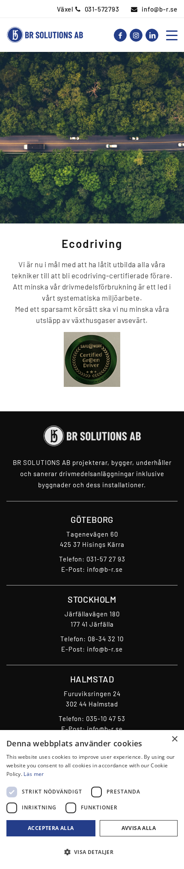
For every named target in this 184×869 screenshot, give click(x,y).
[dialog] (92, 799)
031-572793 (102, 9)
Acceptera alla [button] (51, 828)
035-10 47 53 (105, 718)
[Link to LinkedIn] (151, 35)
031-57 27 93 (105, 559)
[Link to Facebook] (120, 35)
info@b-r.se (160, 9)
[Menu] (170, 35)
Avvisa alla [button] (139, 828)
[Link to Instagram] (136, 35)
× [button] (174, 739)
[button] (92, 852)
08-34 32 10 (106, 639)
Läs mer (34, 774)
